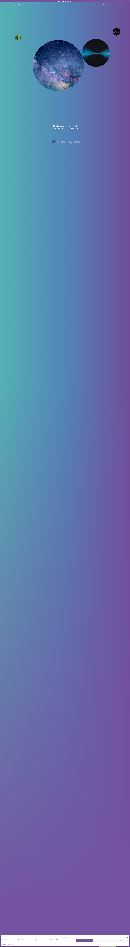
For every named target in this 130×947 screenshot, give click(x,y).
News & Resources (106, 4)
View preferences (120, 940)
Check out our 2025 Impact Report (64, 1)
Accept (84, 940)
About (92, 4)
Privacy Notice (10, 944)
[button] (127, 937)
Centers (98, 4)
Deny (102, 940)
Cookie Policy (4, 944)
